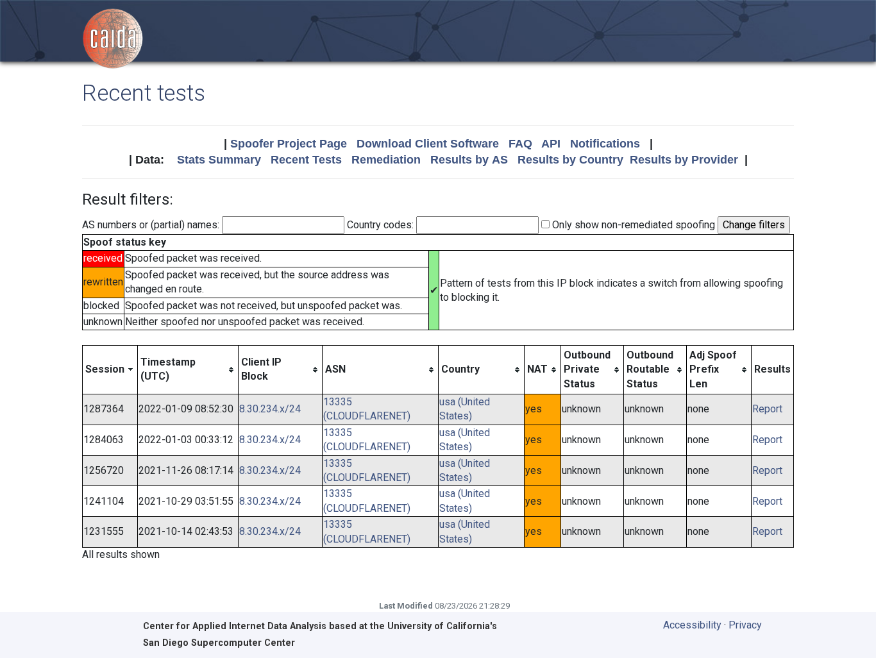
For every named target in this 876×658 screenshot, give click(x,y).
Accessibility (692, 625)
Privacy (745, 625)
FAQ (520, 143)
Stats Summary (219, 159)
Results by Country (570, 159)
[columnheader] (110, 369)
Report (767, 409)
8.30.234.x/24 (270, 409)
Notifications (605, 143)
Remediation (386, 159)
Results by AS (469, 159)
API (550, 143)
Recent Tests (306, 159)
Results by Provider (684, 159)
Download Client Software (428, 143)
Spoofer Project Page (288, 143)
